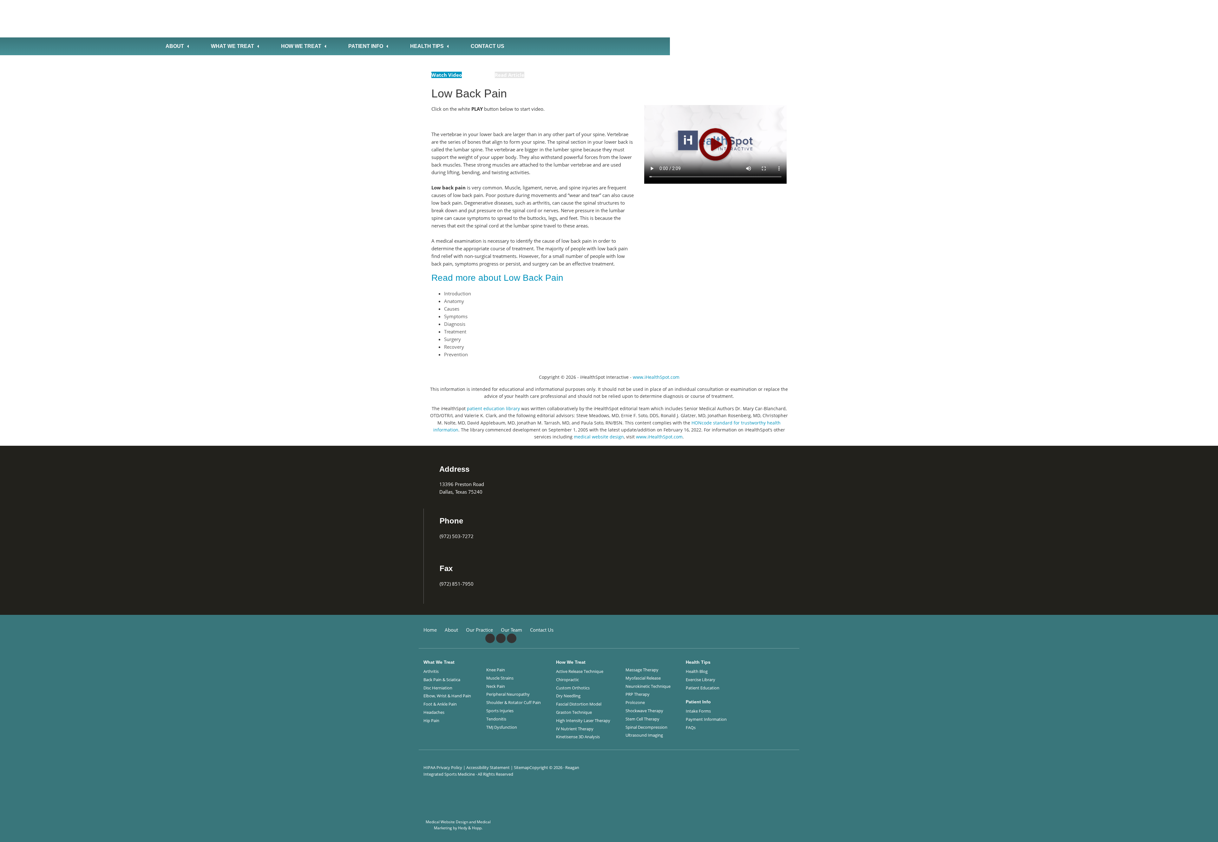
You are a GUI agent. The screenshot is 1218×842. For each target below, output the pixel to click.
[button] (1204, 831)
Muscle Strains (500, 678)
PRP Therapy (637, 694)
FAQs (691, 727)
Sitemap (521, 767)
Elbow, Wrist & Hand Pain (447, 696)
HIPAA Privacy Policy (442, 767)
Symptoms (456, 316)
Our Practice (479, 630)
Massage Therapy (641, 670)
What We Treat (232, 46)
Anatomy (454, 301)
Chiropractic (567, 679)
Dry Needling (568, 696)
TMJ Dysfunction (501, 727)
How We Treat (301, 46)
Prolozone (635, 702)
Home (430, 630)
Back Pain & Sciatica (441, 679)
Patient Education (702, 688)
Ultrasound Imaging (644, 735)
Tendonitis (496, 719)
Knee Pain (495, 670)
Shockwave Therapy (644, 711)
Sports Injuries (500, 711)
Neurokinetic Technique (648, 686)
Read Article (509, 75)
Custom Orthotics (573, 688)
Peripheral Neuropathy (508, 694)
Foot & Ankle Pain (440, 704)
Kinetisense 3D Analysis (578, 737)
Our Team (511, 630)
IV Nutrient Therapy (574, 729)
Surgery (452, 339)
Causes (451, 309)
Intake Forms (698, 711)
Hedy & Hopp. (470, 828)
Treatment (455, 331)
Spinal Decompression (646, 727)
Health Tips (427, 46)
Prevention (456, 354)
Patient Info (365, 46)
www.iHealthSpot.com (656, 377)
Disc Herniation (437, 688)
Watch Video (446, 75)
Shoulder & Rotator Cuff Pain (513, 702)
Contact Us (487, 46)
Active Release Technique (579, 671)
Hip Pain (431, 720)
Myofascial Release (643, 678)
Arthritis (431, 671)
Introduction (457, 293)
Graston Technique (574, 712)
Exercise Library (700, 679)
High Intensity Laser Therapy (583, 720)
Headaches (433, 712)
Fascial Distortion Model (578, 704)
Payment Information (706, 719)
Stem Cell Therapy (642, 719)
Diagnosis (454, 324)
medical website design (599, 437)
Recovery (454, 347)
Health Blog (697, 671)
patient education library (493, 408)
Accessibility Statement (488, 767)
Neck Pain (495, 686)
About (175, 46)
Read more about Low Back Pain (497, 278)
